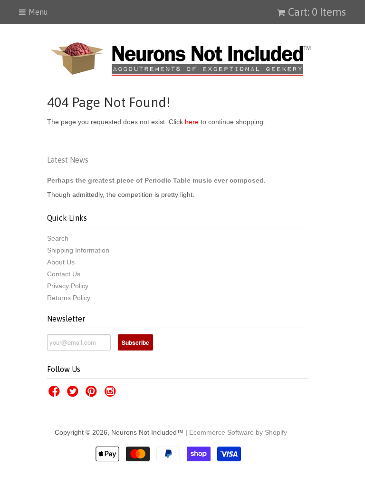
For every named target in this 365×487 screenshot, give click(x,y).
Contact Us (63, 274)
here (192, 122)
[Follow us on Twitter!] (74, 394)
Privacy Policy (67, 286)
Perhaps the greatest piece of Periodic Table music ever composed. (156, 180)
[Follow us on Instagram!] (112, 394)
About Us (61, 262)
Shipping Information (78, 250)
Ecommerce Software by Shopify (238, 432)
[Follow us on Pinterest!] (93, 394)
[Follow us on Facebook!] (55, 394)
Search (57, 238)
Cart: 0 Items (317, 12)
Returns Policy (68, 298)
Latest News (67, 160)
